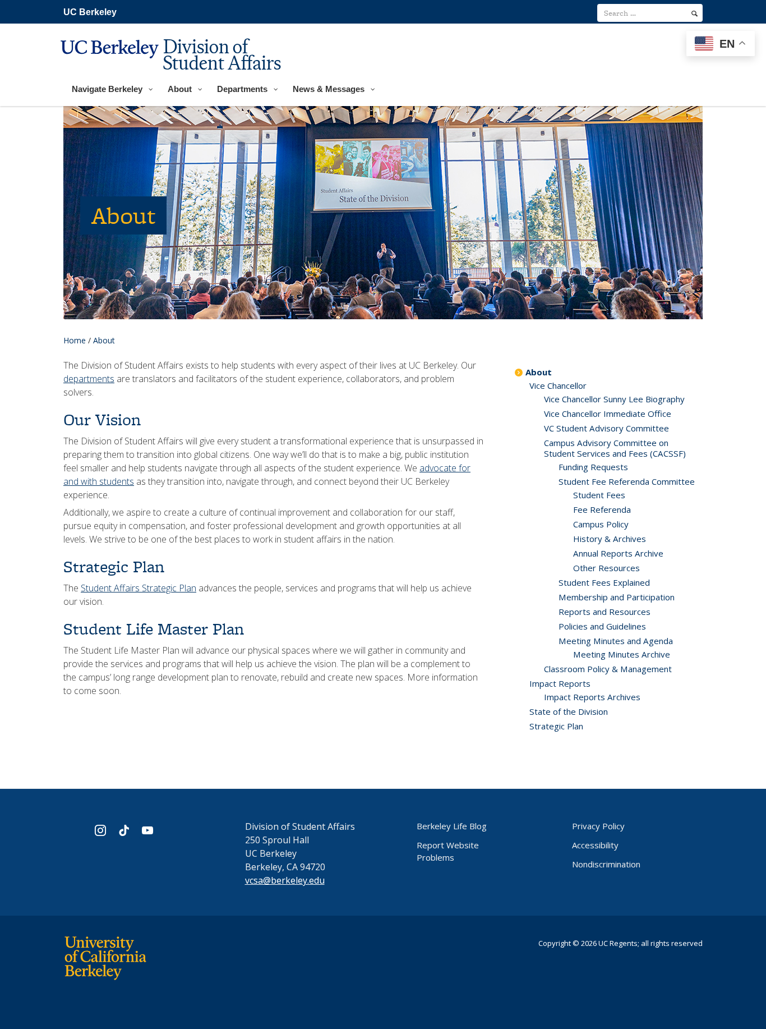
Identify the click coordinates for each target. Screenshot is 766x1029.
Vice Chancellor (558, 385)
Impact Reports (559, 683)
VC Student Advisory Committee (606, 428)
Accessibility (595, 845)
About (538, 372)
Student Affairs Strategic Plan (138, 588)
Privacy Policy (598, 826)
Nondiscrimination (606, 864)
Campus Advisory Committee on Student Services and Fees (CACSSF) (615, 448)
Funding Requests (593, 466)
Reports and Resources (604, 611)
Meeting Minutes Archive (621, 654)
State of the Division (568, 711)
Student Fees (599, 494)
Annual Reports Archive (618, 553)
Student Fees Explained (604, 582)
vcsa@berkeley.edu (285, 880)
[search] (694, 13)
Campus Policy (601, 524)
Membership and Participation (617, 597)
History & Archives (609, 538)
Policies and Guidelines (602, 626)
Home (74, 340)
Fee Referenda (602, 509)
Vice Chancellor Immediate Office (607, 413)
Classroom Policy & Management (608, 668)
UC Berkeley (90, 12)
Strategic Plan (556, 726)
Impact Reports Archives (592, 696)
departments (88, 379)
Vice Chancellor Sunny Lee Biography (614, 399)
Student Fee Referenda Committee (627, 481)
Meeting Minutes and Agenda (616, 640)
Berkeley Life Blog (452, 826)
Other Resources (606, 567)
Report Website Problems (448, 851)
